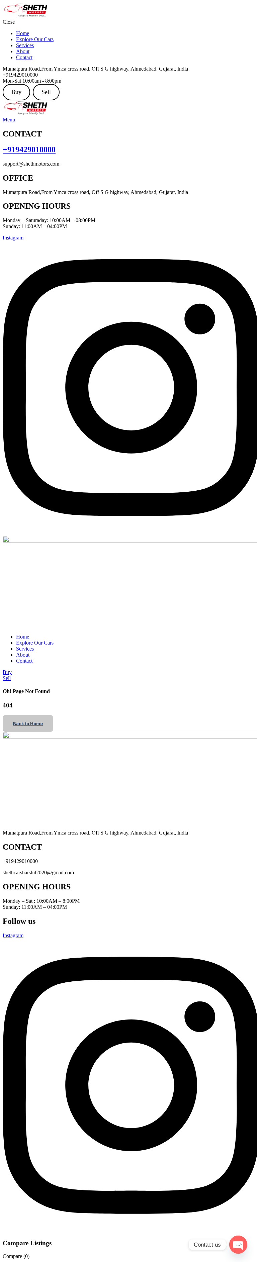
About (22, 51)
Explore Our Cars (35, 39)
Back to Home (28, 723)
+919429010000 (29, 149)
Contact (24, 57)
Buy (16, 92)
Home (22, 33)
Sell (46, 92)
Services (25, 45)
